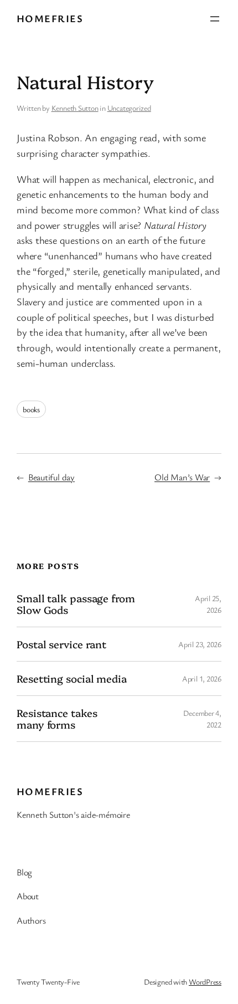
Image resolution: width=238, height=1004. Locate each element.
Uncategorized (129, 108)
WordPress (205, 981)
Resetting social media (72, 678)
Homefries (50, 18)
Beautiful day (51, 477)
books (31, 409)
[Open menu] (214, 18)
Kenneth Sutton (75, 108)
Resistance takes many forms (57, 718)
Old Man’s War (182, 477)
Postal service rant (61, 644)
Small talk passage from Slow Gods (76, 603)
